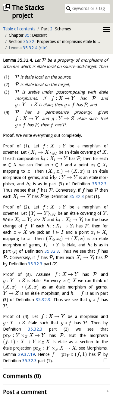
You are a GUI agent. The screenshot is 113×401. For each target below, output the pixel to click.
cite (43, 47)
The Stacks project (28, 11)
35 (27, 35)
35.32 (29, 41)
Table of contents (19, 28)
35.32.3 (99, 183)
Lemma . (18, 60)
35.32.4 (30, 47)
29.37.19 (26, 354)
